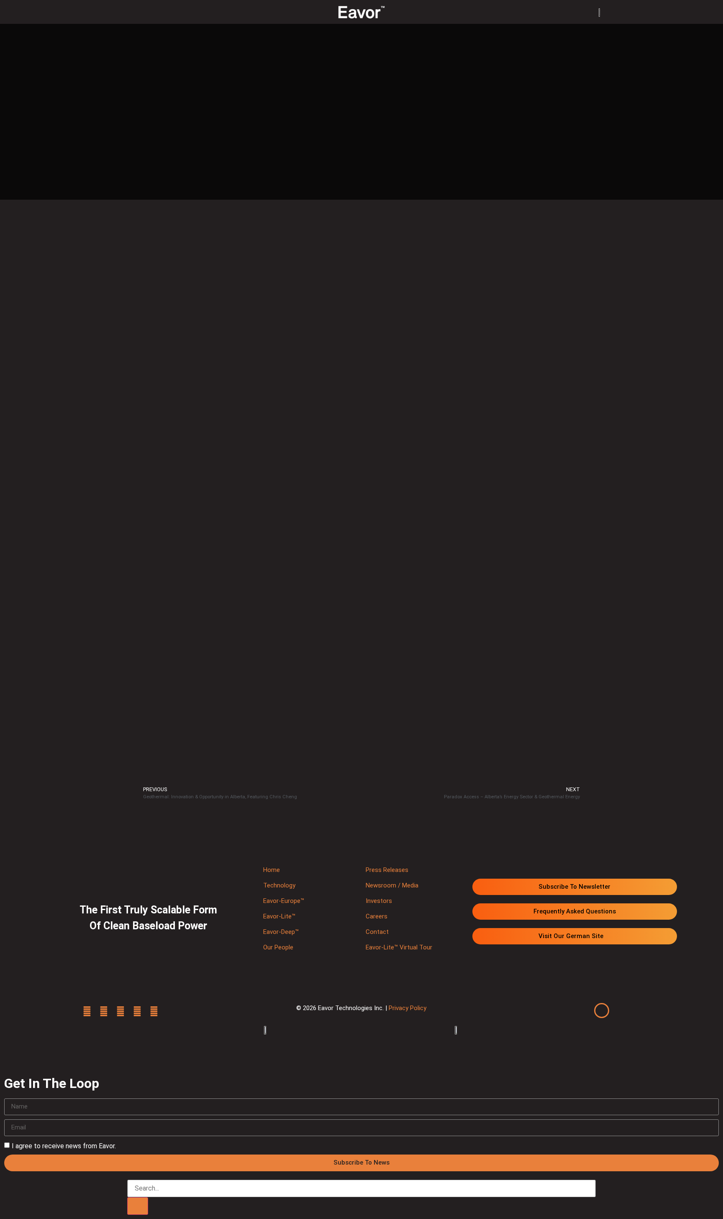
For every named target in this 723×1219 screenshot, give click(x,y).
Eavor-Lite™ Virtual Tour (399, 947)
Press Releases (387, 870)
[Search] (137, 1206)
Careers (376, 916)
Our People (278, 947)
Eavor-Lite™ (279, 916)
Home (271, 870)
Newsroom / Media (392, 885)
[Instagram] (137, 1011)
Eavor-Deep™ (281, 932)
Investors (379, 901)
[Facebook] (103, 1011)
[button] (133, 11)
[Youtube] (154, 1011)
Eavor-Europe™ (283, 901)
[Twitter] (87, 1011)
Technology (279, 885)
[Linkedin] (120, 1011)
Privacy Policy (407, 1008)
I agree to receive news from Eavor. (64, 1146)
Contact (377, 932)
